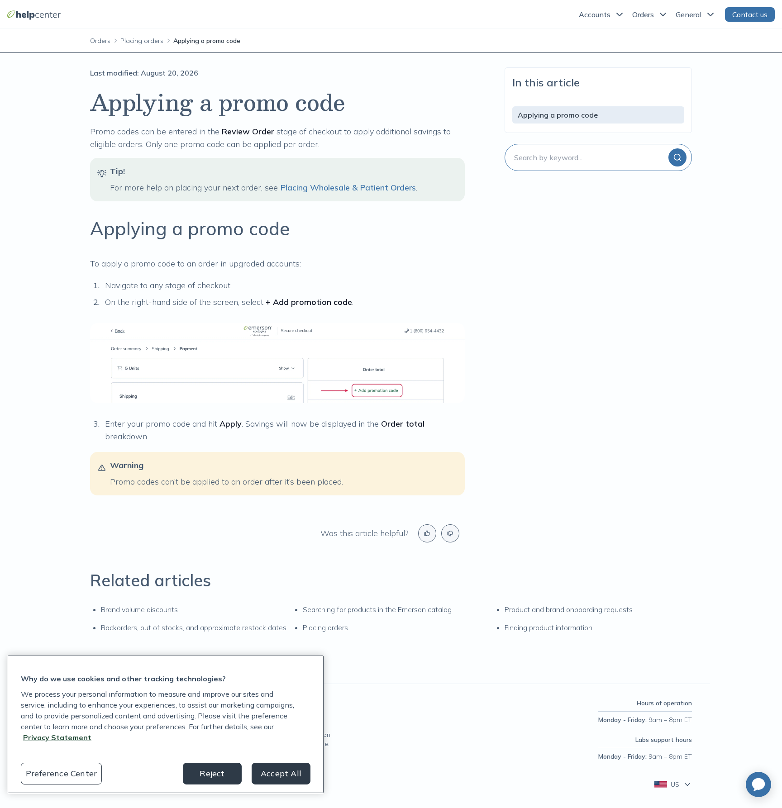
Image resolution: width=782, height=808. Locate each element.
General (688, 14)
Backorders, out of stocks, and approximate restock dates (193, 627)
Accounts (594, 14)
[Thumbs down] (450, 533)
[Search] (677, 157)
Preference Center (61, 773)
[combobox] (598, 157)
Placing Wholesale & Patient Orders (348, 187)
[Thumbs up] (427, 533)
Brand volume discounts (139, 609)
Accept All (281, 773)
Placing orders (141, 41)
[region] (165, 724)
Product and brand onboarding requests (569, 609)
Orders (643, 14)
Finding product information (548, 627)
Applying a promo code (558, 114)
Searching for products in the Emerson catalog (377, 609)
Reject (212, 773)
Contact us (750, 14)
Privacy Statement (57, 737)
